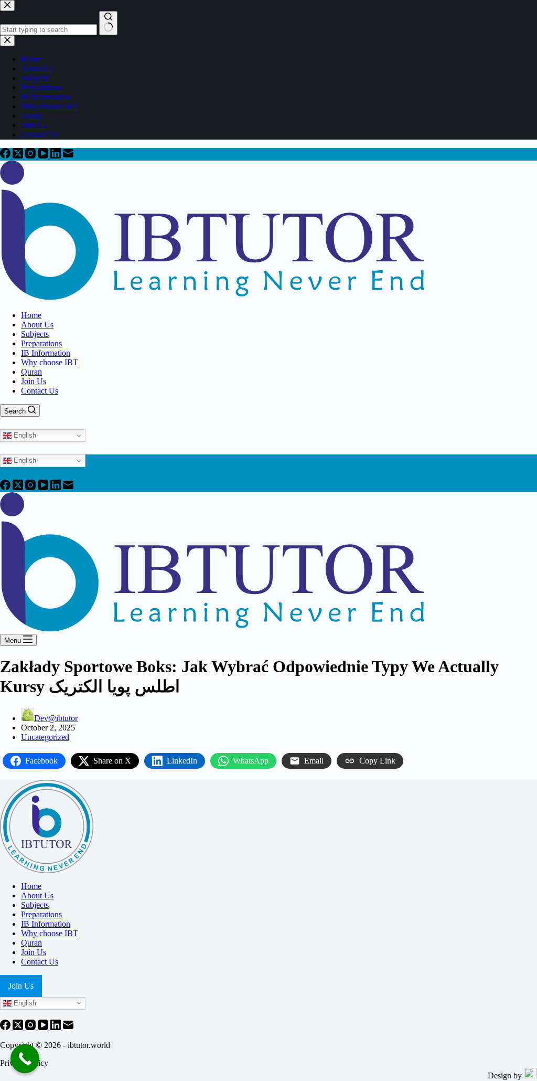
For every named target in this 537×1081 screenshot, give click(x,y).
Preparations (41, 343)
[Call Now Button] (24, 1058)
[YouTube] (44, 155)
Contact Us (39, 390)
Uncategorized (45, 737)
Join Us (33, 381)
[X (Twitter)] (19, 155)
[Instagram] (31, 155)
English (24, 435)
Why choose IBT (49, 362)
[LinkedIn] (56, 155)
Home (31, 315)
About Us (37, 324)
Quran (31, 371)
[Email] (68, 155)
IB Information (45, 352)
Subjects (35, 334)
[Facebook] (6, 155)
